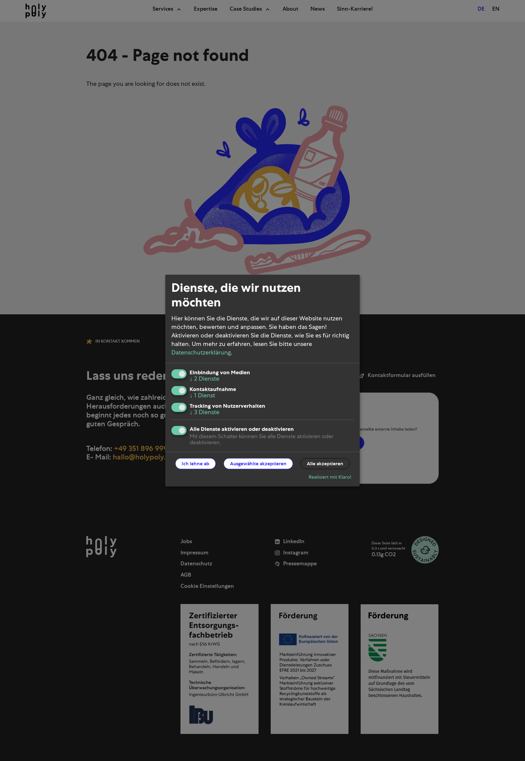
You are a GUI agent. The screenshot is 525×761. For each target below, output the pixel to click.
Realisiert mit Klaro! (330, 476)
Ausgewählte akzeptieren (258, 463)
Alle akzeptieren (325, 463)
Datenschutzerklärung (201, 352)
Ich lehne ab (195, 463)
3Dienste (204, 412)
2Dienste (204, 378)
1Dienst (202, 395)
